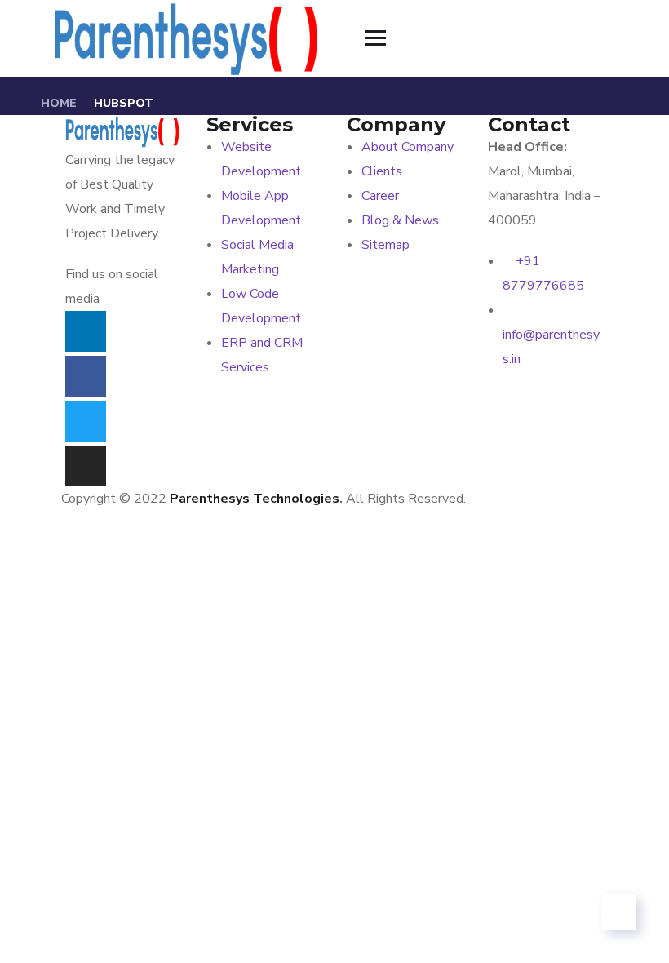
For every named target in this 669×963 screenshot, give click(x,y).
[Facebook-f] (85, 376)
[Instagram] (85, 466)
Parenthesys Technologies (254, 499)
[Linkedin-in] (85, 331)
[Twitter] (85, 421)
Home (59, 103)
